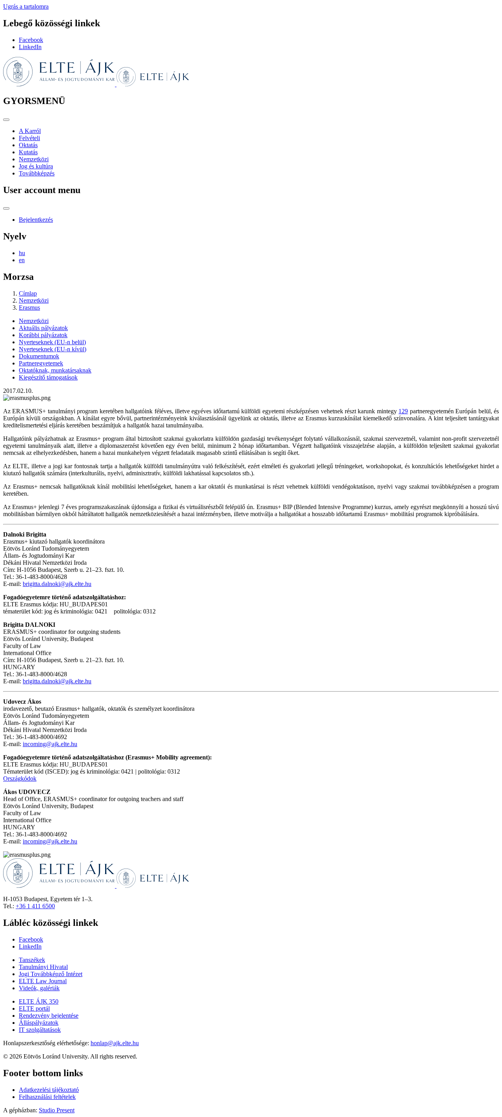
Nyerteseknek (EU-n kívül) (52, 349)
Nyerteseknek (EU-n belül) (52, 342)
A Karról (30, 131)
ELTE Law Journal (43, 981)
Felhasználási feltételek (47, 1096)
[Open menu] (6, 120)
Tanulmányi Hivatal (43, 967)
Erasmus (29, 307)
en (22, 260)
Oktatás (28, 145)
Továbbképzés (37, 173)
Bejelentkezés (36, 219)
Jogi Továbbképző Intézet (50, 974)
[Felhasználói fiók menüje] (6, 208)
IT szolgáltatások (40, 1029)
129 (403, 411)
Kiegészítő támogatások (48, 377)
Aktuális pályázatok (43, 328)
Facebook (31, 40)
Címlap (28, 293)
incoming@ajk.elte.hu (50, 744)
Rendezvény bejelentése (48, 1015)
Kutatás (28, 152)
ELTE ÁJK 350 (38, 1001)
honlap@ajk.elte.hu (115, 1043)
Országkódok (19, 778)
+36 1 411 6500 (35, 906)
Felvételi (29, 138)
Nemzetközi (34, 159)
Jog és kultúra (36, 166)
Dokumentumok (39, 356)
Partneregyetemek (41, 363)
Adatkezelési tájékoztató (49, 1089)
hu (22, 253)
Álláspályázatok (38, 1022)
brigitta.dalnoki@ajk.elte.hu (57, 583)
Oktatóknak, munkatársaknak (55, 370)
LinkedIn (30, 47)
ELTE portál (34, 1008)
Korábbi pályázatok (43, 335)
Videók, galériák (39, 988)
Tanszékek (32, 959)
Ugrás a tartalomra (26, 6)
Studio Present (57, 1110)
